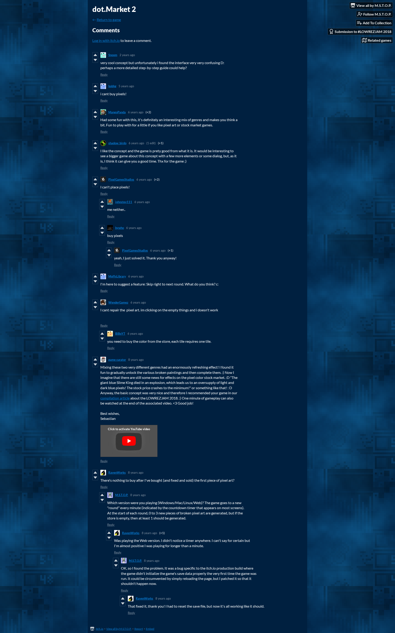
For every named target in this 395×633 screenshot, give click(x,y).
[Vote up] (95, 54)
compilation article (115, 398)
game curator (117, 359)
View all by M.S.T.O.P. (118, 628)
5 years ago (126, 86)
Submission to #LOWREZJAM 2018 (363, 31)
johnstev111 (123, 202)
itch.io (99, 628)
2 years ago (127, 55)
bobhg (112, 86)
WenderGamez (118, 302)
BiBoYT (120, 333)
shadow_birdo (117, 143)
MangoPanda (117, 112)
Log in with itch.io (106, 40)
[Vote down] (95, 59)
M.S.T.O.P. (121, 495)
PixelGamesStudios (121, 179)
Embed (150, 628)
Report (138, 628)
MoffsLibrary (117, 276)
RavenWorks (117, 472)
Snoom (112, 55)
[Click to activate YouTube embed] (128, 441)
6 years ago (135, 112)
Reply (104, 74)
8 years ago (136, 359)
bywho (119, 228)
